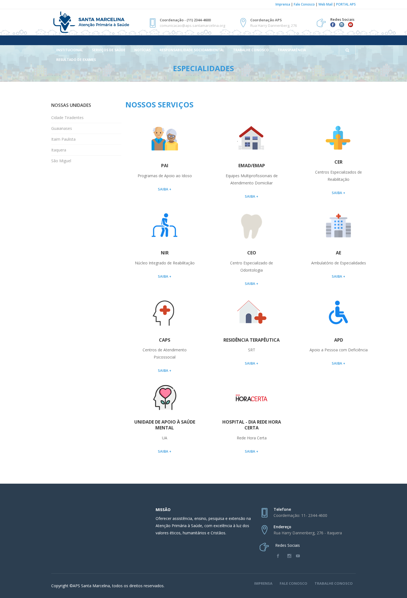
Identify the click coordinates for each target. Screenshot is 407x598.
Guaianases (61, 128)
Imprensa (282, 4)
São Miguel (61, 160)
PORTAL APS (346, 4)
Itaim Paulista (63, 139)
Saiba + (164, 189)
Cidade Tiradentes (67, 117)
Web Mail (325, 4)
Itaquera (58, 150)
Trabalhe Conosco (334, 583)
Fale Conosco (304, 4)
